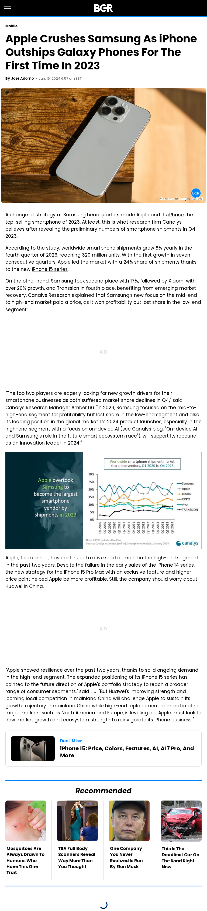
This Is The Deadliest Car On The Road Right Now (180, 858)
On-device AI (181, 429)
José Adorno (22, 78)
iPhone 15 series (50, 270)
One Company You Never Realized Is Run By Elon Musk (126, 857)
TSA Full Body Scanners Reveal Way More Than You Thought (76, 857)
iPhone (176, 215)
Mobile (11, 26)
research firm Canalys (156, 222)
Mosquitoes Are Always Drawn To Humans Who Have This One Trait (25, 861)
